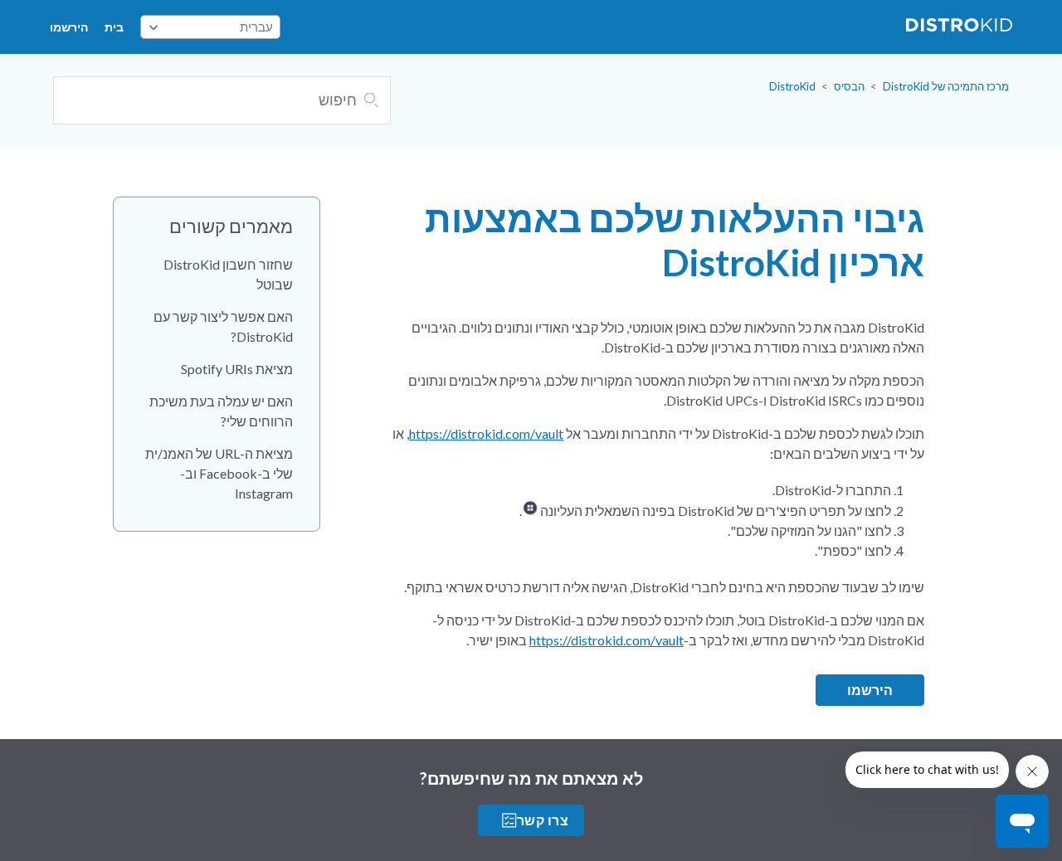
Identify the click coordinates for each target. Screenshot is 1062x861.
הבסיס (849, 86)
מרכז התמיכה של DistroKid (946, 86)
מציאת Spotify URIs (237, 369)
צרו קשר (542, 820)
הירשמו (69, 27)
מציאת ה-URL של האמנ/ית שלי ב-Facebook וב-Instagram (219, 473)
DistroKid (792, 86)
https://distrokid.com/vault (486, 433)
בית (114, 27)
